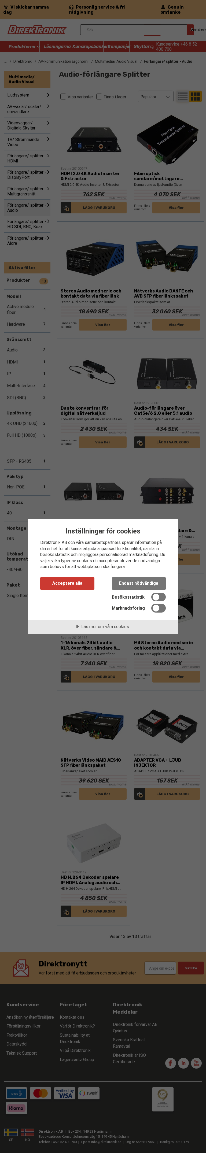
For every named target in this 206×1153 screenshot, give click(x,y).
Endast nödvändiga (138, 583)
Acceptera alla (67, 583)
